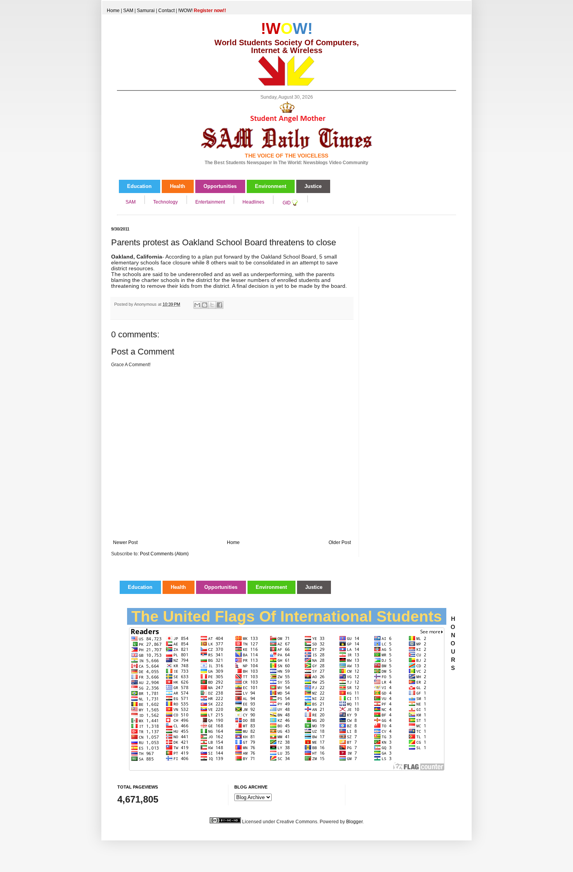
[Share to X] (212, 305)
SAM (128, 10)
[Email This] (197, 305)
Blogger (354, 821)
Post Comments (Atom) (164, 554)
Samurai (146, 10)
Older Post (340, 542)
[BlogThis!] (205, 305)
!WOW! (202, 10)
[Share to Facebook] (219, 305)
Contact (166, 10)
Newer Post (125, 542)
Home (113, 10)
